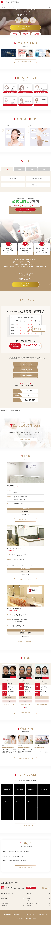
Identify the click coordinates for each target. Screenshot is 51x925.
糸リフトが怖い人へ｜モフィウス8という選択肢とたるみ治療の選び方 (25, 751)
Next (32, 676)
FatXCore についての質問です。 (16, 856)
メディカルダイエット (39, 747)
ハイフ (25, 4)
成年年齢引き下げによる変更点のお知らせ (12, 914)
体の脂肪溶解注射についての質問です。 (18, 860)
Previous (18, 676)
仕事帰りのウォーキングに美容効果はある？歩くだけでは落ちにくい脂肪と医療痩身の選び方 (41, 751)
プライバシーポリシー (30, 914)
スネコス (35, 4)
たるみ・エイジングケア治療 (8, 747)
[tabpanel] (9, 684)
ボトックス (30, 4)
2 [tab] (24, 707)
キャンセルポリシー (43, 914)
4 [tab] (26, 707)
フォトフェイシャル (10, 4)
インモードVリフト (19, 4)
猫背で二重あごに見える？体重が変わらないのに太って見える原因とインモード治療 (9, 751)
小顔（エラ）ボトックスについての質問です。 (19, 851)
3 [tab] (25, 707)
